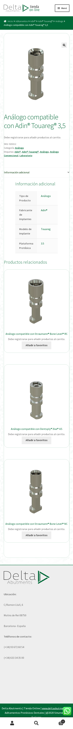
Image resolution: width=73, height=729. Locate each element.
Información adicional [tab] (17, 172)
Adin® (32, 21)
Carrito (56, 720)
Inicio (10, 21)
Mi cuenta (12, 723)
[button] (64, 45)
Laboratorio (26, 155)
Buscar (36, 723)
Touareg (46, 229)
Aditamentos (21, 21)
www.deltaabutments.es (56, 708)
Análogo (59, 21)
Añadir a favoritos (36, 345)
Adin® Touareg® (45, 21)
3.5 (42, 243)
